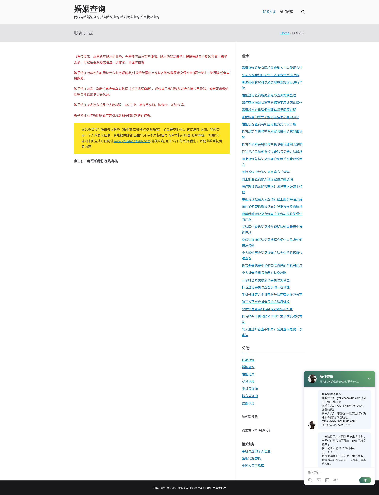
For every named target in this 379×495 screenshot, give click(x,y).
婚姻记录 (248, 374)
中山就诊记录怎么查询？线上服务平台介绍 (272, 199)
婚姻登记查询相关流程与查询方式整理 (269, 95)
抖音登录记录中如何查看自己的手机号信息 (272, 266)
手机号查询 (250, 389)
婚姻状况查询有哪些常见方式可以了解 (269, 124)
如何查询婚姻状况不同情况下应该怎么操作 (272, 102)
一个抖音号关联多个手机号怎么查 (266, 280)
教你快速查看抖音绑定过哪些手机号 (267, 309)
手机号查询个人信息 (256, 451)
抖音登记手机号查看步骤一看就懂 (266, 287)
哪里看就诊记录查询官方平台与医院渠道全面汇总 (272, 217)
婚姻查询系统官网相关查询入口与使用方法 (272, 68)
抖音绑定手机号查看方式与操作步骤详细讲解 (272, 134)
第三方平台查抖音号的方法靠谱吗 (266, 302)
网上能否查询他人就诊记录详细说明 (267, 179)
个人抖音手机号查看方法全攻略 (264, 273)
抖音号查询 (250, 396)
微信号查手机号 (217, 487)
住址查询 (248, 360)
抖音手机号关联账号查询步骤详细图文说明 (272, 144)
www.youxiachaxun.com (132, 141)
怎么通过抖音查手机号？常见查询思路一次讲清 (272, 332)
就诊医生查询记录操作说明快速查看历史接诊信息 (272, 229)
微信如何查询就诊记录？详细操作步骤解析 (272, 207)
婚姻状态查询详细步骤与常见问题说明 (269, 110)
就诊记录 (248, 381)
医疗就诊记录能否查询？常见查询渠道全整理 (272, 189)
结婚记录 (248, 403)
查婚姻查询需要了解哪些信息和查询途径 (270, 117)
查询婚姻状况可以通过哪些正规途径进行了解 (272, 85)
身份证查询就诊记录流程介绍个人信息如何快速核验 (272, 242)
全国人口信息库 (253, 466)
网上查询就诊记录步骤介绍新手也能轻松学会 (272, 162)
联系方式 (269, 12)
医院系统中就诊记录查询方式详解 (266, 172)
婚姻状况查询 (251, 459)
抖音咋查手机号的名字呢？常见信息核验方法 (272, 319)
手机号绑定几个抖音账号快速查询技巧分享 (272, 294)
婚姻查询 (90, 9)
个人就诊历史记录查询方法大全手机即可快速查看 (272, 255)
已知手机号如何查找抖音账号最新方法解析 (272, 152)
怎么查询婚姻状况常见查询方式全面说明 (270, 75)
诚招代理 (286, 12)
